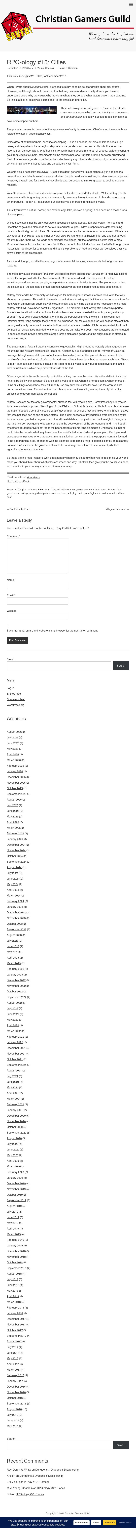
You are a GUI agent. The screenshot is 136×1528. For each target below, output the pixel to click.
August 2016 (14, 1409)
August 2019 (14, 1206)
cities (80, 489)
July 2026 (12, 737)
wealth (112, 493)
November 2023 (16, 918)
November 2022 (16, 986)
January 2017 (15, 1381)
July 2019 (12, 1211)
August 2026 (14, 732)
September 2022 (16, 997)
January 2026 (15, 771)
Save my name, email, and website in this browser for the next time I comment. (52, 630)
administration (68, 489)
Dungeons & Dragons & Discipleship (57, 1469)
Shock (26, 481)
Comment (13, 536)
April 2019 (13, 1228)
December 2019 (16, 1183)
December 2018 (16, 1251)
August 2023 (14, 935)
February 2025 (15, 833)
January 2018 (15, 1313)
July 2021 (12, 1076)
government (13, 493)
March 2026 (14, 760)
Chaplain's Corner (27, 489)
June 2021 (13, 1082)
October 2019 (15, 1194)
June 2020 (13, 1149)
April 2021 (13, 1093)
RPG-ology (43, 489)
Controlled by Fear (18, 509)
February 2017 (15, 1375)
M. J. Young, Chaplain (20, 1488)
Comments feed (16, 699)
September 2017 (16, 1336)
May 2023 (12, 952)
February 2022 (15, 1036)
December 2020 (16, 1115)
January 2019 (15, 1245)
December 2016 (16, 1386)
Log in (10, 688)
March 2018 (14, 1302)
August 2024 (14, 867)
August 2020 (14, 1138)
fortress (112, 489)
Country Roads (39, 87)
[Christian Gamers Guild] (68, 39)
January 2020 (15, 1178)
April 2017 (13, 1364)
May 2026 (12, 749)
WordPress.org (15, 705)
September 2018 (16, 1268)
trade (80, 493)
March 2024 (14, 895)
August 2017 (14, 1341)
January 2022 (15, 1042)
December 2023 (16, 912)
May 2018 (12, 1290)
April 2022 (13, 1025)
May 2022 (12, 1019)
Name (11, 580)
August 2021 (14, 1070)
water (105, 493)
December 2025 (16, 777)
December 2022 (16, 980)
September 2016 (16, 1403)
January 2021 (15, 1110)
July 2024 (12, 873)
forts (119, 489)
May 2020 (12, 1155)
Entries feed (14, 693)
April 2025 (13, 822)
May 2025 (12, 816)
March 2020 (14, 1166)
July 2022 (12, 1008)
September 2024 (16, 861)
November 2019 (16, 1189)
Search (11, 659)
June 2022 (13, 1014)
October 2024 (15, 856)
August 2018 (14, 1273)
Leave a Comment (68, 68)
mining (24, 493)
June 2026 (13, 743)
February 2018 (15, 1307)
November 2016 (16, 1392)
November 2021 (16, 1053)
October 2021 (15, 1059)
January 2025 (15, 839)
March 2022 (14, 1031)
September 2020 (16, 1132)
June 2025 (13, 811)
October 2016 (15, 1398)
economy (89, 489)
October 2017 (15, 1330)
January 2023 (15, 974)
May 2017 (12, 1358)
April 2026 (13, 754)
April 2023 (13, 957)
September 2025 (16, 794)
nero (31, 493)
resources (54, 493)
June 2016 (13, 1420)
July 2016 (12, 1415)
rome (63, 493)
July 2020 (12, 1144)
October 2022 (15, 991)
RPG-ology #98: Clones (51, 1488)
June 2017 (13, 1353)
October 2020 (15, 1127)
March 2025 (14, 828)
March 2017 (14, 1369)
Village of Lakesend (117, 509)
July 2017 (12, 1347)
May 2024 (12, 884)
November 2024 (16, 850)
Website (11, 611)
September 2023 (16, 929)
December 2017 (16, 1319)
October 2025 (15, 788)
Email (11, 595)
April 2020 (13, 1161)
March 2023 (14, 963)
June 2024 (13, 878)
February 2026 (15, 765)
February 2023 (15, 969)
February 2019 (15, 1240)
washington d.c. (93, 493)
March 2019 (14, 1234)
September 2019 (16, 1200)
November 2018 (16, 1257)
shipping (72, 493)
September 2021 (16, 1065)
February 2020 (15, 1172)
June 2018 (13, 1285)
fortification (100, 489)
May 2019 (12, 1223)
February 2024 (15, 901)
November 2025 (16, 782)
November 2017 (16, 1324)
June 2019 (13, 1217)
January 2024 (15, 907)
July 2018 (12, 1279)
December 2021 (16, 1048)
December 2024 (16, 845)
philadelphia (41, 493)
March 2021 (14, 1099)
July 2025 (12, 805)
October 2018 (15, 1262)
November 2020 (16, 1121)
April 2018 (13, 1296)
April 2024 (13, 890)
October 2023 (15, 924)
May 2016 (12, 1426)
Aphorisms (33, 477)
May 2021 (12, 1087)
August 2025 (14, 799)
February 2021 (15, 1104)
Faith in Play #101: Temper (33, 1482)
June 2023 (13, 946)
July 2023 (12, 940)
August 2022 (14, 1003)
